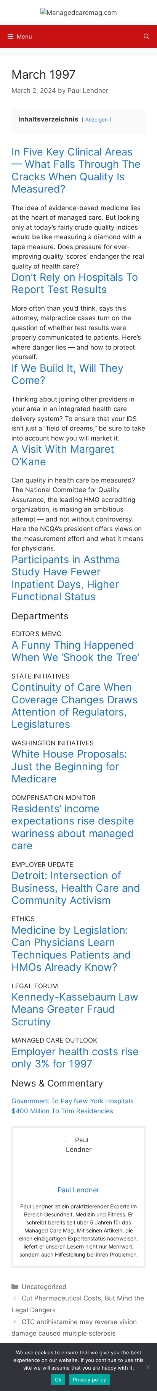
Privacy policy (89, 1379)
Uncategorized (44, 1287)
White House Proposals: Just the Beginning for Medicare (69, 766)
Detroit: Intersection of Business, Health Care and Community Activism (75, 888)
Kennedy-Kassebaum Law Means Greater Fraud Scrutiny (74, 1009)
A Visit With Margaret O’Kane (62, 455)
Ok (58, 1379)
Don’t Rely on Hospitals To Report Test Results (74, 283)
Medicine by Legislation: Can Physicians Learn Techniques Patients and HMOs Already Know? (71, 948)
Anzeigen (96, 120)
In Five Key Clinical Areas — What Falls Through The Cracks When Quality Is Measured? (76, 170)
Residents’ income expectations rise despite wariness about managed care (72, 827)
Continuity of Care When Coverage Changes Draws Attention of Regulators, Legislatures (74, 705)
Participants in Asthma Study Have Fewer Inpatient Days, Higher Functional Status (65, 578)
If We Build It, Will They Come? (67, 374)
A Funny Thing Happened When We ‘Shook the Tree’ (75, 651)
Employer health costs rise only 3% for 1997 (75, 1057)
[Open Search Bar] (146, 36)
